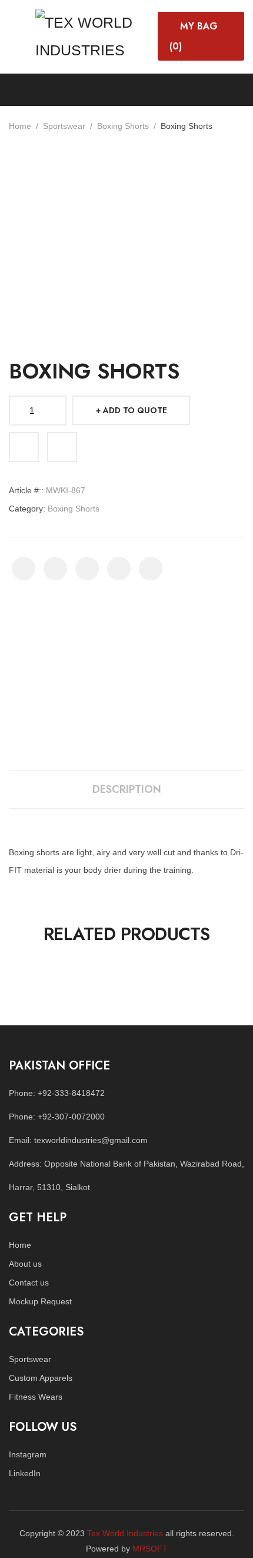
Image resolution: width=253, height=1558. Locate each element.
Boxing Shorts (123, 126)
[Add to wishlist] (24, 447)
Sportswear (64, 126)
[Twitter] (55, 568)
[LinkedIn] (150, 568)
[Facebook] (23, 568)
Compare (62, 447)
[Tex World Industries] (93, 34)
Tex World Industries (125, 1533)
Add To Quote (135, 410)
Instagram (27, 1454)
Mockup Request (40, 1301)
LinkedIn (25, 1473)
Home (20, 126)
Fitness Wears (35, 1396)
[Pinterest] (87, 568)
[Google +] (119, 568)
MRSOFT (150, 1548)
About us (25, 1263)
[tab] (127, 789)
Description (126, 789)
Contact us (29, 1282)
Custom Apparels (40, 1378)
